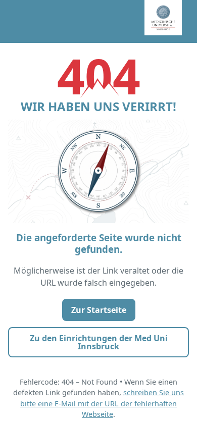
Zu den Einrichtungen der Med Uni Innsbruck (99, 342)
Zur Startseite (98, 309)
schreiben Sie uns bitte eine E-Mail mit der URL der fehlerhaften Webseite (102, 403)
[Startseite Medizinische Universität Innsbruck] (170, 21)
